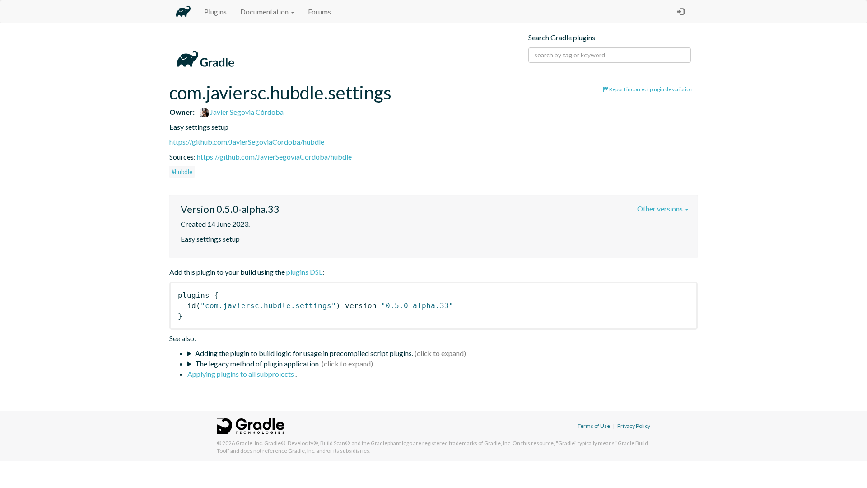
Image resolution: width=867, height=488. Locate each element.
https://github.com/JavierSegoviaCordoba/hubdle (246, 141)
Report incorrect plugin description (650, 89)
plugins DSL (304, 271)
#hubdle (182, 171)
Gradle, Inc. (249, 443)
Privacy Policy (633, 425)
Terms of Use (594, 425)
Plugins (215, 11)
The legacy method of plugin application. (257, 363)
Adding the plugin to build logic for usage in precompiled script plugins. (304, 353)
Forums (319, 11)
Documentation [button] (265, 11)
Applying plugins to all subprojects (241, 374)
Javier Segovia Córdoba (246, 112)
